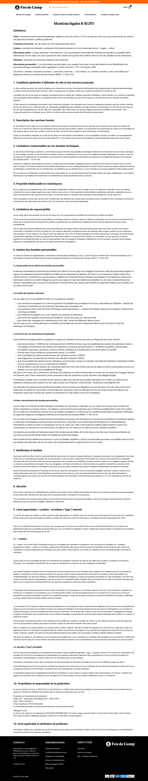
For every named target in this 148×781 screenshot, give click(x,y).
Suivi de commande (85, 752)
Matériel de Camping (23, 15)
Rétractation (49, 768)
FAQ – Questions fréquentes (87, 756)
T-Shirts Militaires (90, 15)
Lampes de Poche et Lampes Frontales (66, 15)
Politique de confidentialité (54, 756)
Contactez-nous (19, 764)
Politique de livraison (52, 749)
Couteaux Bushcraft (42, 15)
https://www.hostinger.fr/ (72, 716)
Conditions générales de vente (56, 752)
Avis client (81, 749)
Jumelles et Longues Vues (110, 15)
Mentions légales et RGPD (54, 764)
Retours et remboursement (55, 760)
